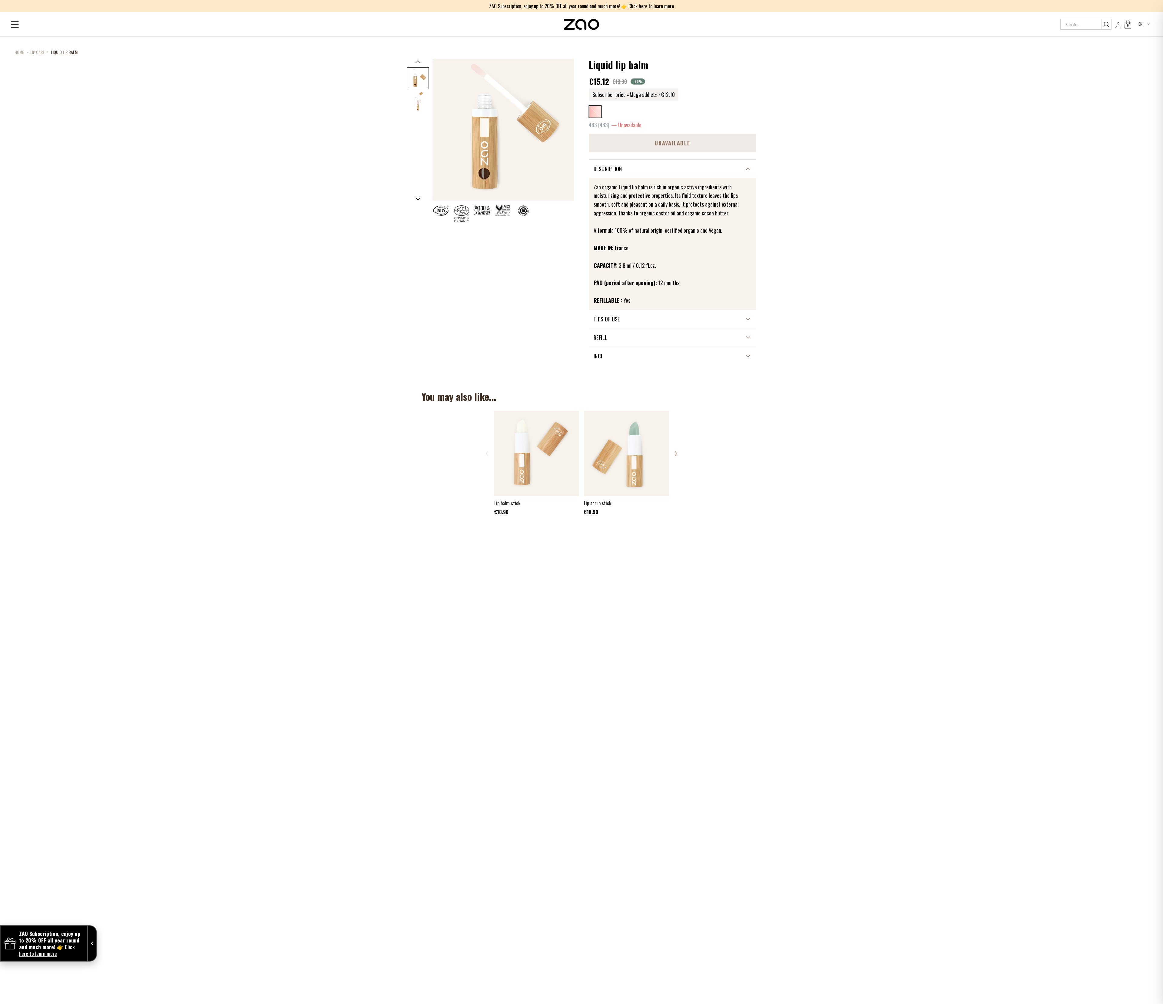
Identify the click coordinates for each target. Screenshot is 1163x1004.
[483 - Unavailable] (595, 111)
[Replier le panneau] (92, 943)
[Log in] (1117, 24)
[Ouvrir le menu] (15, 24)
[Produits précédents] (487, 453)
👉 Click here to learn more (647, 6)
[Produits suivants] (676, 453)
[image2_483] (418, 101)
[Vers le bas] (418, 199)
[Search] (1106, 24)
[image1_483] (418, 78)
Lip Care (37, 52)
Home (19, 52)
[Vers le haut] (418, 61)
